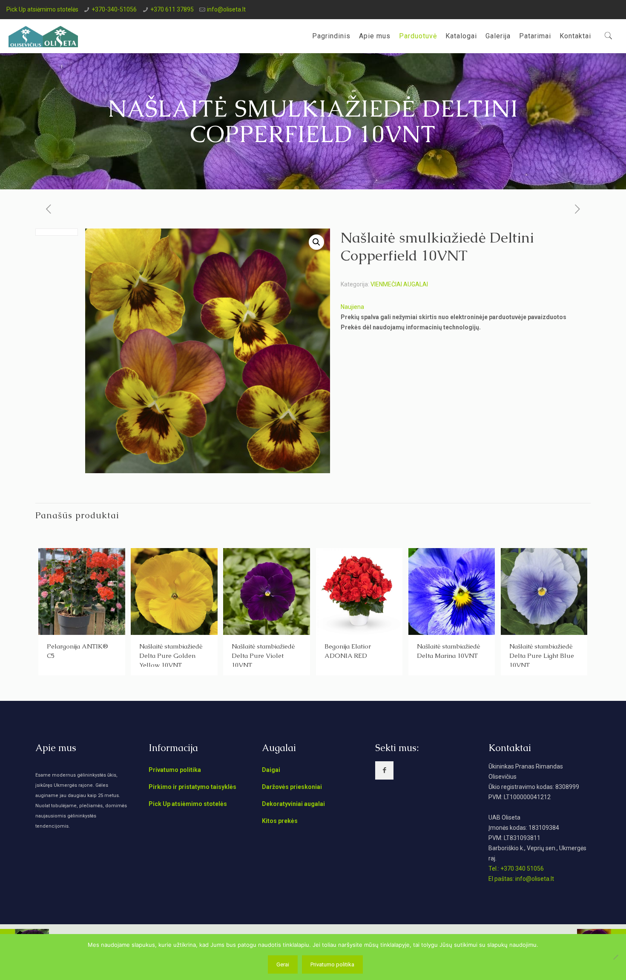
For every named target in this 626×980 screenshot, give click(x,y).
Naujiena (352, 306)
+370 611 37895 (172, 9)
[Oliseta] (43, 36)
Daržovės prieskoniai (292, 786)
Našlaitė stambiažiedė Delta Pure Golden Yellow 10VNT (170, 655)
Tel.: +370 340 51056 (516, 868)
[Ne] (615, 957)
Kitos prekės (280, 820)
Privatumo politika (175, 769)
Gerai (282, 964)
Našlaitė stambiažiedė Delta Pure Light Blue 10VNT (541, 655)
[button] (316, 242)
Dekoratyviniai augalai (293, 803)
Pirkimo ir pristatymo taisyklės (192, 786)
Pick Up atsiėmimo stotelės (42, 9)
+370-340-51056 (114, 9)
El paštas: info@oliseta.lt (521, 878)
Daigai (271, 769)
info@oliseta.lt (226, 9)
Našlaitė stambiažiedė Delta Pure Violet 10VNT (263, 655)
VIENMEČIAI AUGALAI (399, 284)
